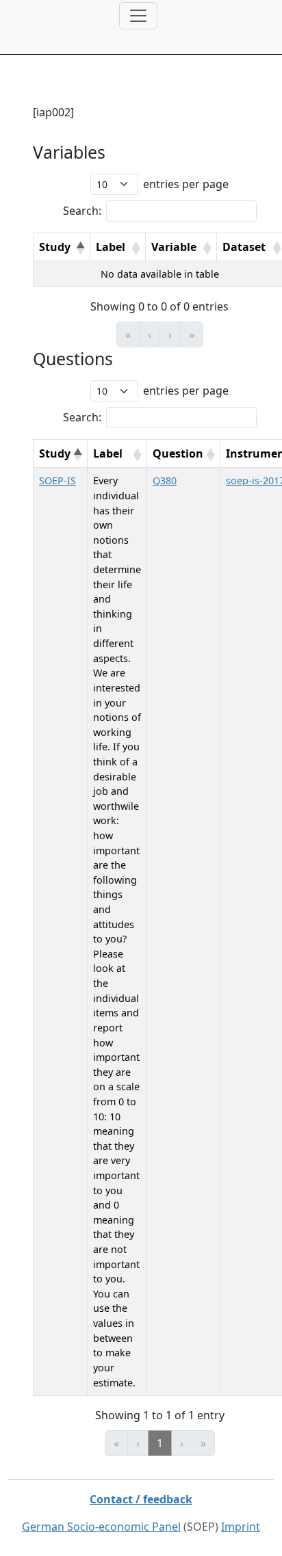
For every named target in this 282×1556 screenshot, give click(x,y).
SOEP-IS (57, 480)
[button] (80, 248)
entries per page (186, 184)
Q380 (165, 480)
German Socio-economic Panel (101, 1526)
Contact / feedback (141, 1499)
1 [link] (160, 1443)
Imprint (240, 1526)
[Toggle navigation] (138, 15)
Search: (82, 210)
